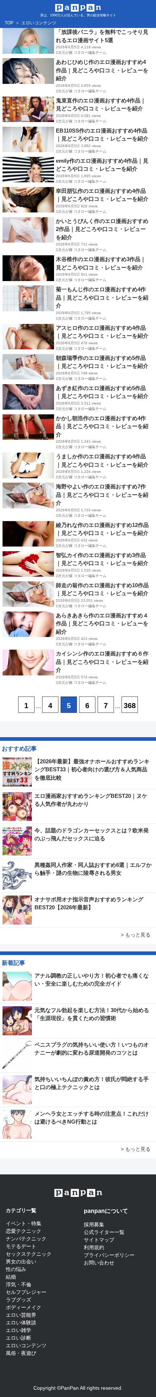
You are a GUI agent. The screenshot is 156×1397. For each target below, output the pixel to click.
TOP (9, 22)
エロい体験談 (21, 1322)
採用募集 (94, 1224)
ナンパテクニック (26, 1239)
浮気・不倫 (18, 1284)
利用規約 (94, 1247)
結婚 (11, 1277)
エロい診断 (18, 1338)
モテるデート (21, 1246)
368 (130, 706)
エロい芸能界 (21, 1315)
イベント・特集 (23, 1223)
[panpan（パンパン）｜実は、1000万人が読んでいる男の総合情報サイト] (78, 7)
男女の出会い (21, 1261)
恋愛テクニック (23, 1231)
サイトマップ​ (99, 1240)
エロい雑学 (18, 1330)
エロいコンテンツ (26, 1345)
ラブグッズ (18, 1300)
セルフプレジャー (26, 1292)
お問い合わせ (99, 1263)
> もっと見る (136, 935)
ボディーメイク (23, 1307)
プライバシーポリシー (109, 1255)
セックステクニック (29, 1254)
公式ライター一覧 (104, 1232)
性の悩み (16, 1269)
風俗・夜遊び (21, 1353)
